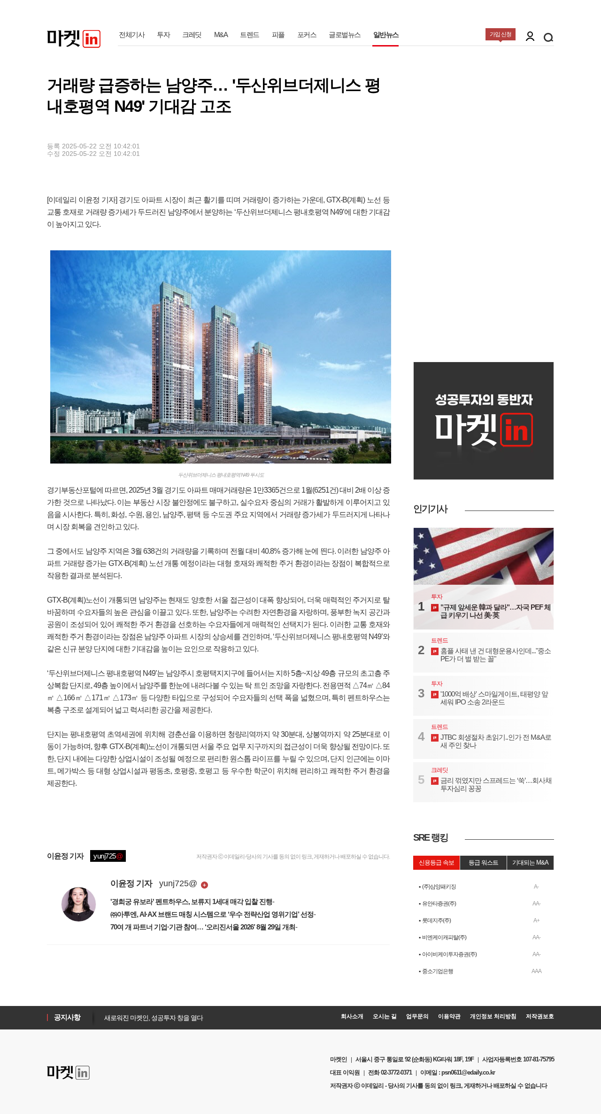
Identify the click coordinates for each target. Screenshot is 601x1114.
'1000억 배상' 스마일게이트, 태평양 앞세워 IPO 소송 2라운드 (494, 698)
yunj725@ (178, 883)
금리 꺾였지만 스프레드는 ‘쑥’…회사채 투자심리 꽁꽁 (496, 784)
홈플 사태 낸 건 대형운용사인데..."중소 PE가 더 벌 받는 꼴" (495, 655)
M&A (221, 35)
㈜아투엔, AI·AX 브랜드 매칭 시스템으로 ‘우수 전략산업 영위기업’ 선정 (212, 914)
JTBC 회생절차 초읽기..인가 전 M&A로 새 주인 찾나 (495, 741)
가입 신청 (500, 34)
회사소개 (352, 1016)
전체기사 (131, 35)
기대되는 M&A (530, 862)
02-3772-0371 (396, 1072)
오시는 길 (385, 1016)
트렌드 (249, 35)
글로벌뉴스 (345, 35)
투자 (163, 35)
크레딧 (191, 35)
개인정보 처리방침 (493, 1016)
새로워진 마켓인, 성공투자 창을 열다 (151, 1017)
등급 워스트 (483, 862)
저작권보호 (540, 1016)
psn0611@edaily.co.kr (468, 1072)
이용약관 (449, 1016)
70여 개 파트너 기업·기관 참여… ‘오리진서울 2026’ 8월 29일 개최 (202, 927)
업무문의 (417, 1016)
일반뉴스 (386, 35)
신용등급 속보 (436, 862)
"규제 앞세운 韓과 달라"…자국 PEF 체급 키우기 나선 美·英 (495, 611)
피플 (278, 35)
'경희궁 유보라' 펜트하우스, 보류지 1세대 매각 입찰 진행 (191, 901)
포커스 (306, 35)
